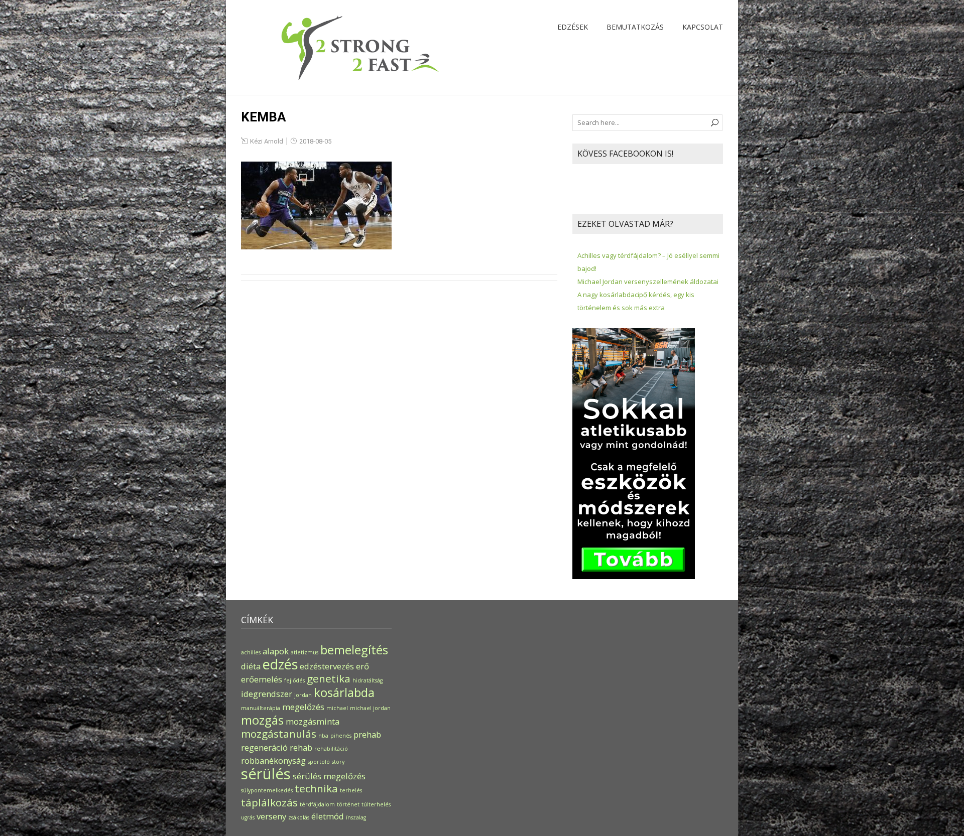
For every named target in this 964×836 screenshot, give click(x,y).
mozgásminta (312, 721)
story (338, 761)
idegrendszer (266, 694)
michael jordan (370, 708)
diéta (251, 666)
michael (337, 708)
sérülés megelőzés (329, 776)
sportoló (319, 761)
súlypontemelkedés (267, 790)
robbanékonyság (273, 760)
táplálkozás (269, 802)
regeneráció (264, 747)
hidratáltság (367, 680)
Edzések (572, 27)
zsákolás (298, 817)
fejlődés (294, 680)
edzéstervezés (327, 666)
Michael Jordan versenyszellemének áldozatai (647, 281)
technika (316, 788)
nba (323, 735)
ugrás (248, 817)
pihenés (340, 735)
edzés (280, 664)
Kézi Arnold (266, 141)
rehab (301, 747)
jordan (303, 695)
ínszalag (356, 817)
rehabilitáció (331, 748)
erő (362, 666)
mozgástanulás (278, 734)
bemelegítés (354, 649)
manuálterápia (260, 708)
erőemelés (261, 679)
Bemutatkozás (635, 27)
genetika (328, 678)
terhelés (351, 790)
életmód (327, 816)
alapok (276, 651)
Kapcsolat (702, 27)
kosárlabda (344, 692)
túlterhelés (376, 804)
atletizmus (304, 652)
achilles (251, 652)
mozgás (262, 720)
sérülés (266, 774)
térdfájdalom (317, 804)
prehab (367, 734)
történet (348, 804)
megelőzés (303, 707)
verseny (271, 816)
